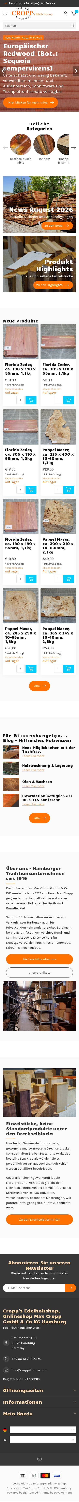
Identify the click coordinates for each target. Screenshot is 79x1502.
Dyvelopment (63, 1492)
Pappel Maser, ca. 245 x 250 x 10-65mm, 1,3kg (20, 635)
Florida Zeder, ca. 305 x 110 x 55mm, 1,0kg (20, 454)
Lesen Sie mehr (33, 756)
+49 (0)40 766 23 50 (26, 1359)
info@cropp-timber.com (29, 1370)
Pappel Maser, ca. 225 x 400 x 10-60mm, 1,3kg (58, 456)
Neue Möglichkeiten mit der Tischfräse (48, 749)
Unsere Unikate (39, 972)
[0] (74, 13)
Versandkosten (14, 388)
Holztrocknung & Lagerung (47, 765)
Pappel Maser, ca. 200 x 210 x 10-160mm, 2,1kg (58, 545)
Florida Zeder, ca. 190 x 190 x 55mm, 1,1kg (20, 368)
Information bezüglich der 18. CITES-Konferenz (47, 798)
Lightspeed (30, 1492)
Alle (37, 686)
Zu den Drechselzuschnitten (39, 1219)
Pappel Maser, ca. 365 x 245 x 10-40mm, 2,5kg (58, 635)
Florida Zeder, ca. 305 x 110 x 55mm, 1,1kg (58, 368)
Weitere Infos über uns (39, 959)
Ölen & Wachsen (37, 782)
